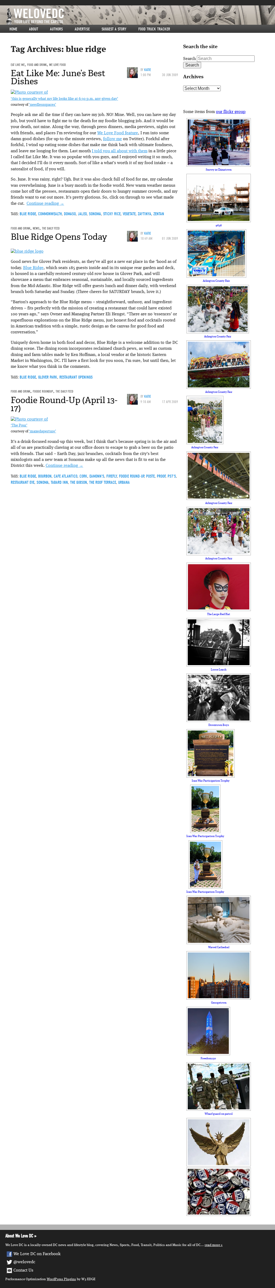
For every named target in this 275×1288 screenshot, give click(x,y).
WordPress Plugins (61, 1279)
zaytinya (144, 213)
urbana (124, 482)
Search (189, 59)
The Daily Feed (51, 228)
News (36, 228)
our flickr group (230, 112)
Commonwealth (50, 213)
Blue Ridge (33, 268)
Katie (147, 70)
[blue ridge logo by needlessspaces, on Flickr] (27, 251)
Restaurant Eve (22, 482)
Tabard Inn (59, 482)
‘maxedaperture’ (42, 431)
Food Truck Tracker (154, 29)
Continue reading (45, 204)
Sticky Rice (112, 213)
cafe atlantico (65, 476)
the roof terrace (102, 482)
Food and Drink (37, 65)
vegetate (129, 213)
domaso (70, 213)
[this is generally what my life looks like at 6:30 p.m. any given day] (29, 92)
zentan (158, 213)
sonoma (95, 213)
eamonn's (96, 476)
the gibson (78, 482)
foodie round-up (131, 476)
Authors (56, 29)
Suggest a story (114, 29)
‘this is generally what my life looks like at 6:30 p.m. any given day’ (64, 99)
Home (13, 29)
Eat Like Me (18, 65)
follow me (112, 139)
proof (161, 476)
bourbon (45, 476)
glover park (47, 377)
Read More (212, 1245)
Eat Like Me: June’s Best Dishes (58, 77)
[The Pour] (29, 419)
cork (83, 476)
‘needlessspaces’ (42, 105)
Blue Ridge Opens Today (59, 236)
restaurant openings (76, 377)
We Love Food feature (117, 133)
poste (150, 476)
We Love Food (57, 65)
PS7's (172, 476)
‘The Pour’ (19, 425)
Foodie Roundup (43, 391)
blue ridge (28, 213)
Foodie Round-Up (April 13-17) (64, 404)
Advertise (82, 29)
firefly (111, 476)
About (33, 29)
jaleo (82, 213)
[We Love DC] (140, 16)
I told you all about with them (119, 151)
